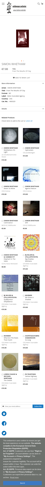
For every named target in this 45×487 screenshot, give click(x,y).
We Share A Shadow (29, 297)
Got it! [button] (22, 483)
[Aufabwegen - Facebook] (22, 424)
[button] (21, 61)
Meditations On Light (11, 150)
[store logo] (16, 8)
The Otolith (10, 377)
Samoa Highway (31, 375)
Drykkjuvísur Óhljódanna (10, 298)
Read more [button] (14, 477)
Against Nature (32, 187)
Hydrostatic (32, 149)
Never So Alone (11, 187)
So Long (32, 338)
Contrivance (11, 222)
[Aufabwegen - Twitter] (22, 433)
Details (4, 109)
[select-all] (29, 121)
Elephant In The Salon (11, 258)
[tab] (22, 83)
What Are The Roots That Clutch (11, 338)
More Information (8, 83)
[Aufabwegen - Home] (22, 414)
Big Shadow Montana (31, 258)
